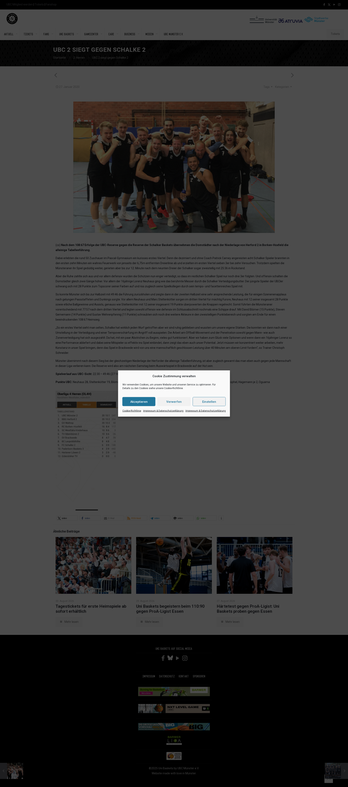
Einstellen (209, 401)
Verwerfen (174, 401)
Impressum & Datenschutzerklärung (163, 410)
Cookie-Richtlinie (131, 410)
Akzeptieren (139, 401)
